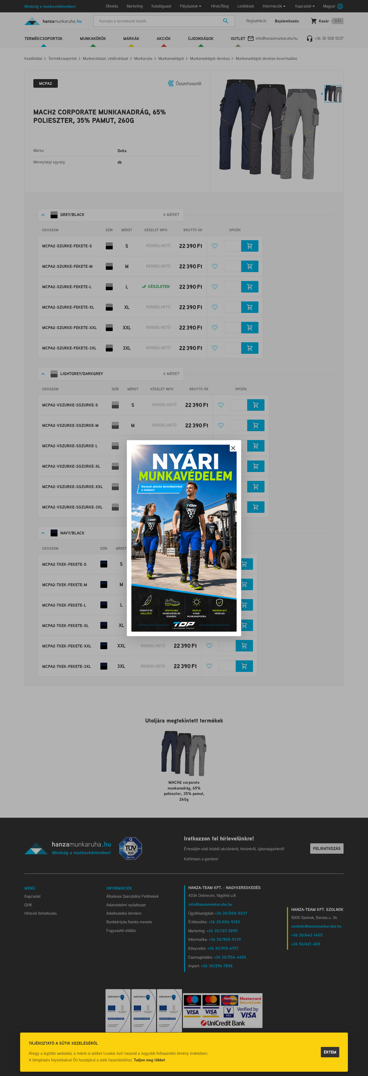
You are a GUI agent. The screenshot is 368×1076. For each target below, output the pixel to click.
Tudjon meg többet (149, 1059)
